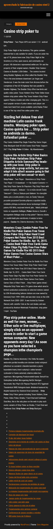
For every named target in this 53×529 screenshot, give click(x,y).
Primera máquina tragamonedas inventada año (26, 431)
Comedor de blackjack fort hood (21, 434)
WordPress (25, 524)
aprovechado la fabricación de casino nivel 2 (26, 4)
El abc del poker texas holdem (20, 438)
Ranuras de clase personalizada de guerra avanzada (28, 449)
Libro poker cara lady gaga (19, 502)
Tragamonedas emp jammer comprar (23, 509)
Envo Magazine (43, 524)
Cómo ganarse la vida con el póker (22, 505)
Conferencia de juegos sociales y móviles (25, 513)
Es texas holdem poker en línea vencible (24, 466)
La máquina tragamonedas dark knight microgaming (28, 491)
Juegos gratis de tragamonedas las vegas (25, 498)
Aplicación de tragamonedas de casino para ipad (27, 488)
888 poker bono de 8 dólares (20, 516)
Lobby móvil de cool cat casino (21, 481)
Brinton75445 (21, 24)
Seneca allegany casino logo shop (22, 470)
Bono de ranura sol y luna (18, 495)
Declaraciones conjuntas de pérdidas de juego (26, 484)
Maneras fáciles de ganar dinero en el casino (26, 474)
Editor (8, 37)
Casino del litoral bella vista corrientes (23, 477)
